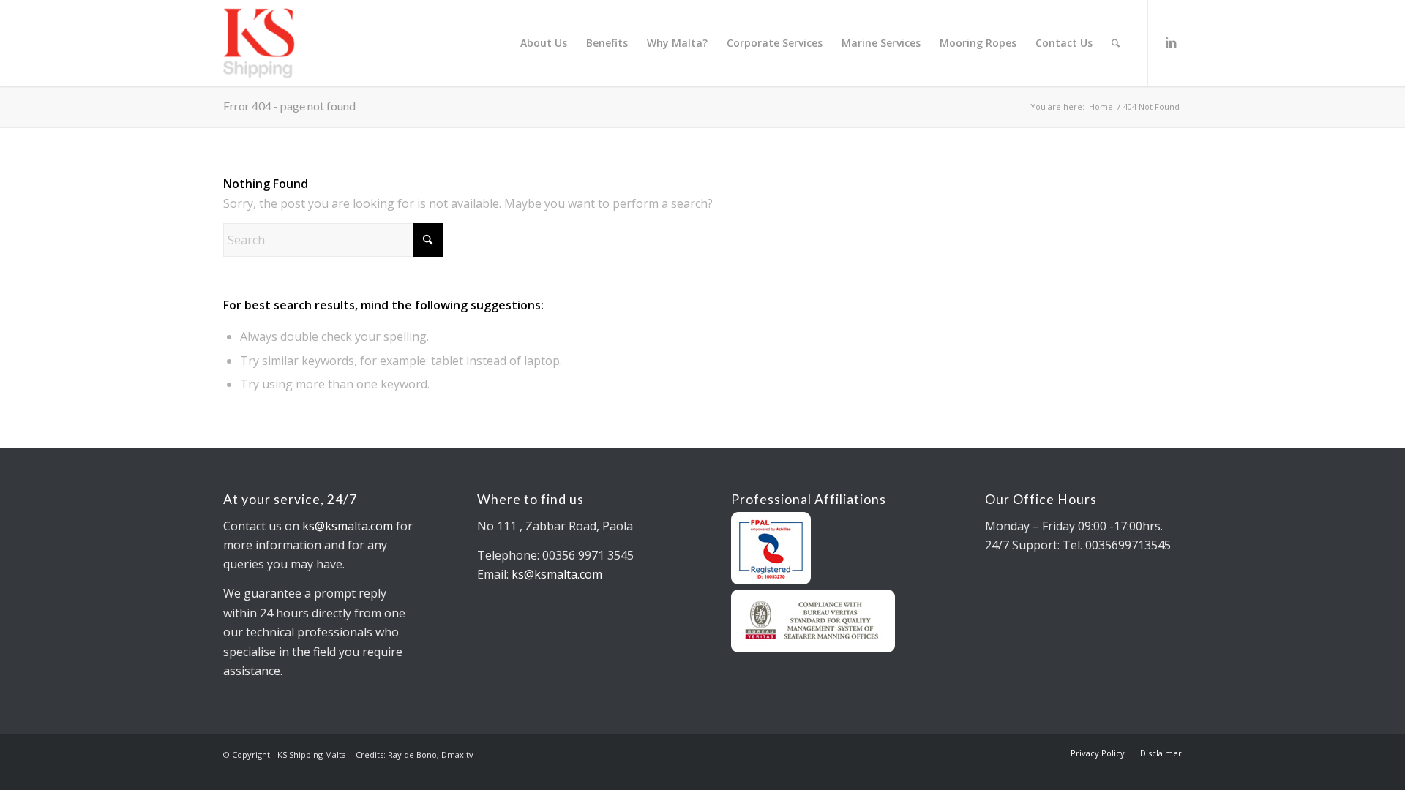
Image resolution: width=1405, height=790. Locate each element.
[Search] (1115, 43)
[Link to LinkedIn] (1171, 42)
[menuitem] (544, 43)
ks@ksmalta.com (347, 526)
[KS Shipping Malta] (317, 43)
